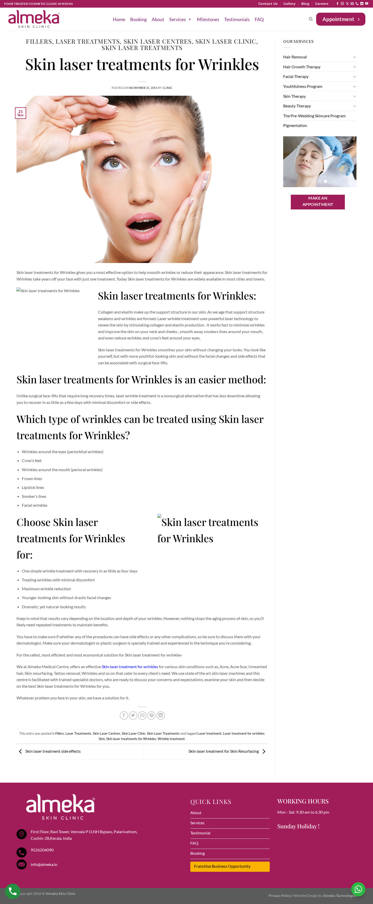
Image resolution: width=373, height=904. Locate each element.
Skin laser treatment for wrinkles (130, 666)
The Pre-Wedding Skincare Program (314, 115)
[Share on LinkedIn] (161, 715)
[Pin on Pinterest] (151, 715)
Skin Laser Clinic (225, 41)
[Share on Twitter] (133, 715)
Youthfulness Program (302, 86)
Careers (321, 4)
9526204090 (42, 849)
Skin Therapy (294, 96)
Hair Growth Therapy (301, 66)
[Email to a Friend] (142, 715)
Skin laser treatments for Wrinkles (131, 739)
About (158, 19)
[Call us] (357, 4)
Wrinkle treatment (171, 739)
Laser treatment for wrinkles (243, 733)
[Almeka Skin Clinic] (34, 19)
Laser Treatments (88, 41)
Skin (102, 739)
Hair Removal (295, 56)
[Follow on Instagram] (342, 4)
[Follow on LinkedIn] (361, 4)
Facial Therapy (296, 76)
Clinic (168, 87)
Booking (138, 19)
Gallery (289, 4)
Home (119, 19)
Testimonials (237, 19)
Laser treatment (209, 733)
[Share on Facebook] (124, 715)
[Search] (311, 19)
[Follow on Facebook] (337, 4)
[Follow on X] (347, 4)
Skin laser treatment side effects (53, 751)
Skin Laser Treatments (141, 47)
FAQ (259, 19)
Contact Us (268, 4)
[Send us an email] (352, 4)
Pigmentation (295, 125)
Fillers (39, 41)
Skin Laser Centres (158, 41)
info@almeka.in (44, 864)
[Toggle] (354, 57)
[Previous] (291, 162)
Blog (305, 4)
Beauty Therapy (297, 105)
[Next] (348, 162)
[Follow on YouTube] (366, 4)
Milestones (208, 19)
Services (177, 19)
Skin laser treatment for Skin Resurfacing (224, 751)
